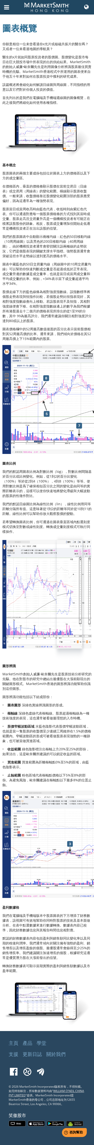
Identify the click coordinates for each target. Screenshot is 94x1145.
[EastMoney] (40, 1069)
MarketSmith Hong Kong (49, 10)
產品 (27, 1043)
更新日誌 (32, 1054)
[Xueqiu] (27, 1069)
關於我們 (56, 1054)
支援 (13, 1054)
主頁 (13, 1043)
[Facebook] (14, 1069)
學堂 (41, 1043)
